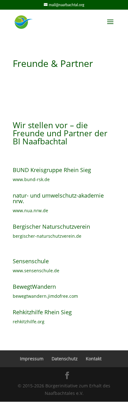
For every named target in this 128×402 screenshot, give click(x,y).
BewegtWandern (34, 286)
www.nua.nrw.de (30, 210)
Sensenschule (31, 261)
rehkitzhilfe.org (28, 322)
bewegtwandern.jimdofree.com (45, 296)
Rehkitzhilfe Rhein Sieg (42, 312)
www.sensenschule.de (36, 270)
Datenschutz (65, 359)
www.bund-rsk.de (31, 179)
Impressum (31, 359)
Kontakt (94, 359)
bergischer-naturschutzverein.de (47, 236)
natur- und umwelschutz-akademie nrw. (58, 198)
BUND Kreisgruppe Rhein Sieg (52, 170)
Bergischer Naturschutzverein (51, 226)
